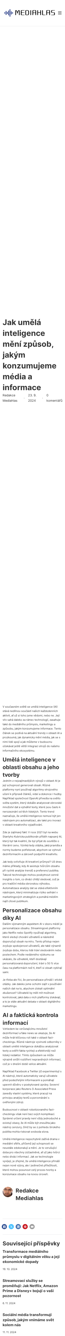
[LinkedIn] (18, 1226)
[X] (11, 1226)
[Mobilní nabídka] (60, 13)
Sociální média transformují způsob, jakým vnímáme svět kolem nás (28, 1320)
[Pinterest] (25, 1226)
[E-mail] (32, 1226)
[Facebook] (4, 1226)
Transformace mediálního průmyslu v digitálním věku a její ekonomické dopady (31, 1256)
